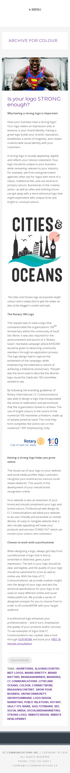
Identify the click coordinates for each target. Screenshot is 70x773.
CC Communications (22, 681)
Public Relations (36, 702)
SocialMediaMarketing (43, 710)
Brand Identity (35, 673)
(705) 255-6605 (39, 761)
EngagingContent (20, 689)
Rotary (55, 702)
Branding (54, 677)
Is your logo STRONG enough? (34, 101)
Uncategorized (20, 660)
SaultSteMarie (42, 706)
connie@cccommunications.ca (35, 765)
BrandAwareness (33, 677)
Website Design (38, 714)
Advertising (24, 668)
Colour (24, 685)
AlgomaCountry (47, 668)
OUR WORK (25, 639)
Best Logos (15, 673)
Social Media (16, 710)
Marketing (15, 702)
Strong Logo (17, 714)
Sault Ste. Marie (18, 706)
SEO (56, 706)
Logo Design (42, 698)
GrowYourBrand (19, 698)
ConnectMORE (42, 685)
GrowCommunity (33, 693)
